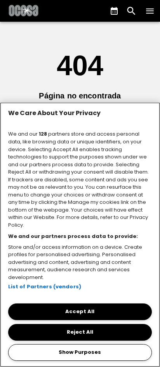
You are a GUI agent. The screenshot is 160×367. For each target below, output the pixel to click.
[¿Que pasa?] (114, 11)
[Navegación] (150, 11)
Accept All (79, 311)
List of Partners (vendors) (44, 286)
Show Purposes (80, 352)
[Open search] (131, 11)
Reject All (80, 332)
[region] (80, 234)
